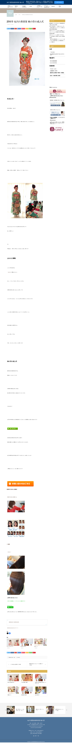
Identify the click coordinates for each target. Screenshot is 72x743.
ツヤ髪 (8, 544)
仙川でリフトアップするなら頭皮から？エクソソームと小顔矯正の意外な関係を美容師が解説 (57, 32)
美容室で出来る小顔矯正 (12, 489)
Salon (10, 6)
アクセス (46, 6)
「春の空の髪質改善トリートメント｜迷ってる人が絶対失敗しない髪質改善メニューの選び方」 (57, 40)
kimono (12, 24)
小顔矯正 (39, 6)
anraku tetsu (13, 657)
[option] (16, 710)
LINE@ (51, 117)
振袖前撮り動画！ (23, 646)
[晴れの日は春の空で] (13, 642)
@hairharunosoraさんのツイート (12, 627)
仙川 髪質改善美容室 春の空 (15, 2)
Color (31, 6)
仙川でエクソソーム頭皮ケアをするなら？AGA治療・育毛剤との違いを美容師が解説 (57, 36)
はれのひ (9, 272)
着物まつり (36, 646)
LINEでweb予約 (59, 2)
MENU (16, 6)
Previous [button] (5, 709)
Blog (60, 6)
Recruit (53, 6)
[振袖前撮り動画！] (27, 642)
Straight (24, 6)
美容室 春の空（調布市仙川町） (14, 622)
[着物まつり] (40, 642)
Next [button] (66, 709)
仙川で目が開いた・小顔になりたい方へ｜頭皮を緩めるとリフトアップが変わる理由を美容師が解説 (57, 28)
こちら (60, 95)
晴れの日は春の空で (10, 646)
